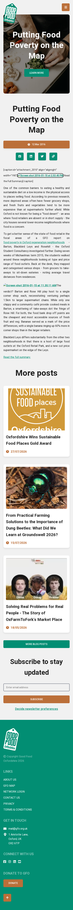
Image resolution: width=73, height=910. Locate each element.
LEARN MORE (36, 73)
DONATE (13, 883)
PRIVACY (8, 803)
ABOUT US (9, 779)
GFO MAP (9, 785)
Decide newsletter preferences (36, 709)
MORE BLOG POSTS (36, 644)
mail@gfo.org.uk (18, 828)
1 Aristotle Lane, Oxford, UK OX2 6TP (18, 839)
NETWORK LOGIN (14, 791)
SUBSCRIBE (36, 699)
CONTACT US (11, 797)
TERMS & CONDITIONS (17, 809)
